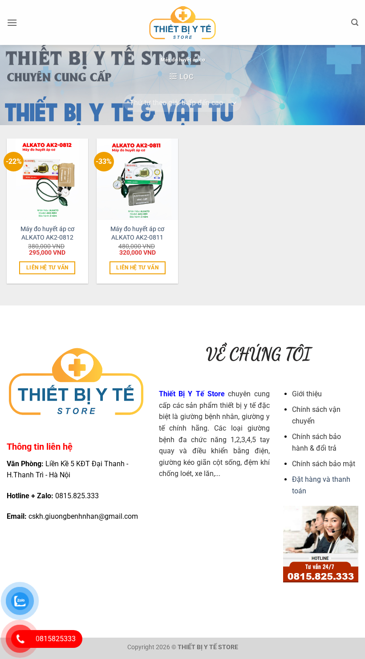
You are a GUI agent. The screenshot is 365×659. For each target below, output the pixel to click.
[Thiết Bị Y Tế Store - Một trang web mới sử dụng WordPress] (182, 22)
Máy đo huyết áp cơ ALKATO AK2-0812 (47, 233)
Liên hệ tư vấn (47, 267)
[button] (12, 22)
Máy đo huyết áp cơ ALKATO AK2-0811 (137, 233)
